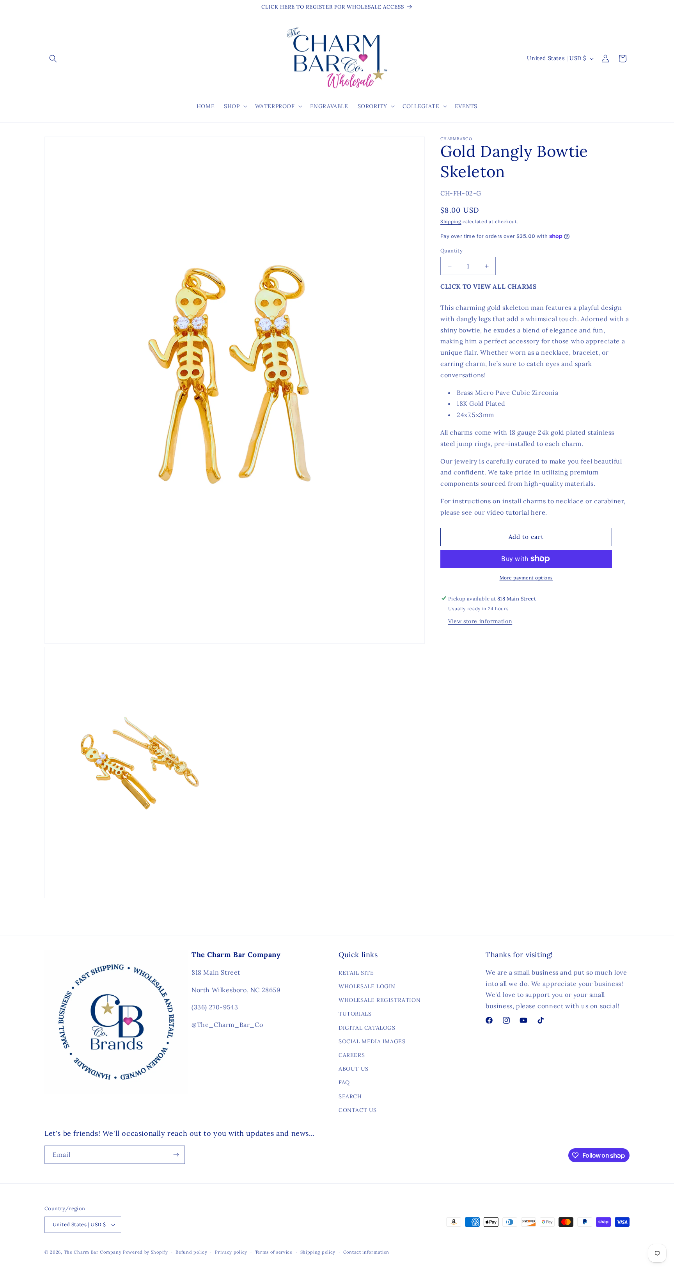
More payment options (526, 577)
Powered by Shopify (145, 1252)
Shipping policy (318, 1252)
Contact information (366, 1252)
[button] (53, 58)
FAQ (344, 1082)
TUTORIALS (355, 1013)
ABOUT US (354, 1068)
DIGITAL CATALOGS (367, 1027)
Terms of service (274, 1252)
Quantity (451, 250)
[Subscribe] (175, 1155)
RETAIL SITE (356, 972)
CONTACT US (358, 1110)
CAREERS (352, 1055)
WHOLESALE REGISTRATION (379, 1000)
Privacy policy (231, 1252)
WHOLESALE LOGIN (367, 986)
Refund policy (191, 1252)
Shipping (450, 221)
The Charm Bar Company (93, 1252)
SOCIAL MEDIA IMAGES (372, 1041)
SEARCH (350, 1096)
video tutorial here (516, 512)
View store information (480, 620)
